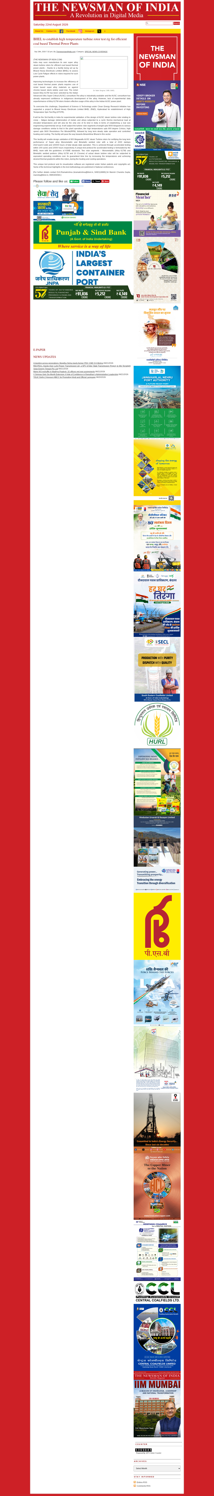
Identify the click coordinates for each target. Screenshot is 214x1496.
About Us (39, 31)
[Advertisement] (81, 324)
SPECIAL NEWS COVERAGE (96, 52)
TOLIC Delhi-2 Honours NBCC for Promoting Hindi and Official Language (64, 377)
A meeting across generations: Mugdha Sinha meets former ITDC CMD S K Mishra (68, 363)
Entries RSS (142, 1482)
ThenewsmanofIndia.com (65, 52)
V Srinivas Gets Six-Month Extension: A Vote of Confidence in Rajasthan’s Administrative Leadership (75, 374)
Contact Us (51, 31)
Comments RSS (143, 1486)
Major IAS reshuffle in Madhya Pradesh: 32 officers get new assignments (64, 372)
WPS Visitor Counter (153, 1453)
